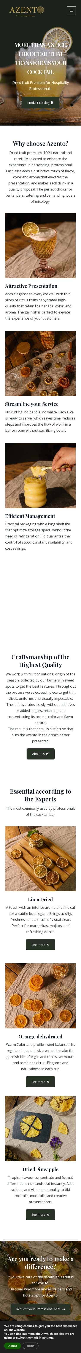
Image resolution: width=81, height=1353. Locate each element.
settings (47, 1338)
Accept (12, 1346)
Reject (30, 1346)
